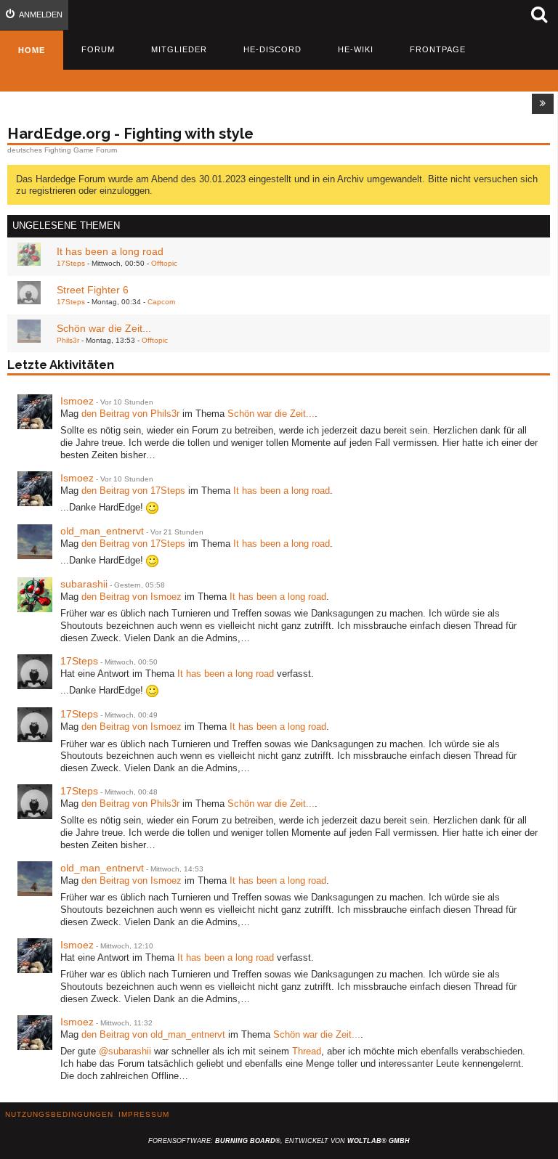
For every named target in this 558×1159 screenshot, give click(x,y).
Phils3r (68, 340)
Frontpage (438, 49)
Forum (98, 49)
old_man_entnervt (102, 531)
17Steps (71, 263)
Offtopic (164, 263)
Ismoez (77, 401)
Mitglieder (179, 49)
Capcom (161, 302)
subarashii (84, 584)
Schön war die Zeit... (104, 328)
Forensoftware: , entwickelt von (279, 1140)
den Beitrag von (130, 413)
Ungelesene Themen (66, 225)
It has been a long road (110, 251)
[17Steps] (34, 671)
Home (31, 50)
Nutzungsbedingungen (59, 1114)
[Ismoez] (34, 411)
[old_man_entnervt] (34, 541)
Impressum (143, 1114)
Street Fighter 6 (93, 290)
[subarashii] (34, 594)
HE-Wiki (355, 49)
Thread (306, 1051)
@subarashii (125, 1051)
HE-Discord (272, 49)
